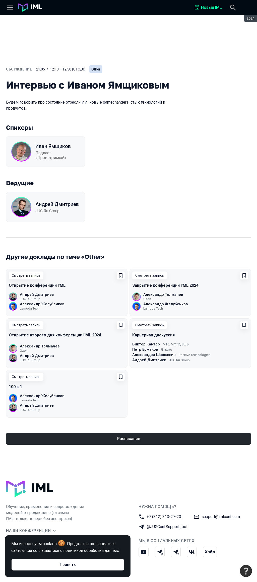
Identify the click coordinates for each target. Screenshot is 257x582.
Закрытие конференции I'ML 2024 (165, 285)
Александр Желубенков (42, 304)
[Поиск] (233, 8)
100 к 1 (15, 386)
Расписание (128, 438)
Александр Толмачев (163, 295)
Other (95, 69)
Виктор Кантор (146, 344)
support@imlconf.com (221, 516)
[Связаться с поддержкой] (246, 571)
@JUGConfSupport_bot (167, 526)
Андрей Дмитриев (57, 204)
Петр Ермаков (145, 349)
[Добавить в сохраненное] (121, 275)
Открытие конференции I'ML (37, 285)
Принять (68, 564)
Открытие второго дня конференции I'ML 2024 (55, 335)
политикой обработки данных (91, 550)
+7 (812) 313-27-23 (164, 516)
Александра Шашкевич (154, 355)
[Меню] (10, 8)
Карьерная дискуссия (153, 335)
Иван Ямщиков (53, 146)
